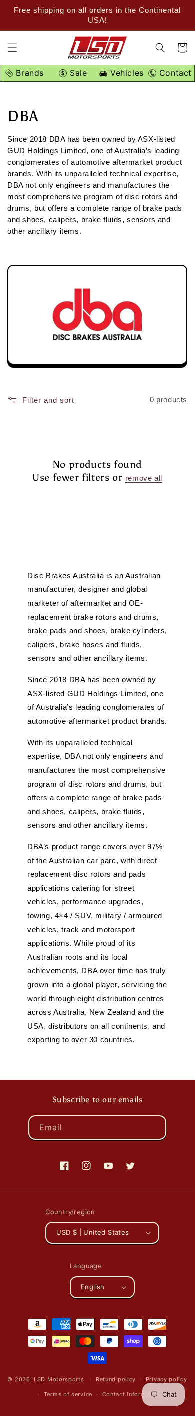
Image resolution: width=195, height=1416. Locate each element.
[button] (13, 48)
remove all (144, 478)
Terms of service (68, 1394)
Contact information (131, 1394)
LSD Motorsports (59, 1378)
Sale (77, 73)
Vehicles (126, 73)
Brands (29, 73)
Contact (174, 73)
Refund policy (116, 1379)
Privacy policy (167, 1379)
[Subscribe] (155, 1127)
